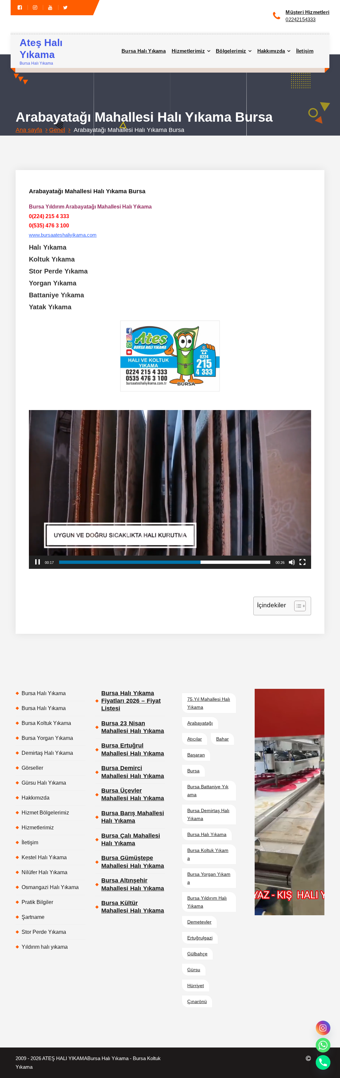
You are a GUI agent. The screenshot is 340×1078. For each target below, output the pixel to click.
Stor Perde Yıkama (44, 932)
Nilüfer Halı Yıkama (44, 872)
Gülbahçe (197, 953)
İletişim (304, 51)
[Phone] (323, 1062)
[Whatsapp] (323, 1045)
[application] (170, 489)
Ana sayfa (29, 130)
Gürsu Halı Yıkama (44, 783)
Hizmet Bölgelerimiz (45, 812)
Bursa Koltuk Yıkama (46, 723)
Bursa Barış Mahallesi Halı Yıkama (132, 817)
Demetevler (199, 922)
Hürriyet (195, 985)
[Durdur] (37, 562)
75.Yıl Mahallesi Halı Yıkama (208, 703)
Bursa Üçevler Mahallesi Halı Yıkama (132, 794)
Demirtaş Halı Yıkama (47, 753)
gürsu (193, 969)
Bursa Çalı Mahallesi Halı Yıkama (130, 839)
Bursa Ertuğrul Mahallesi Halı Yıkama (132, 749)
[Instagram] (323, 1028)
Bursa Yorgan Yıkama (47, 738)
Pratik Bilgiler (37, 902)
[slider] (164, 562)
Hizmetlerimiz (188, 51)
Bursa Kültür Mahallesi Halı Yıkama (132, 907)
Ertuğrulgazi (199, 937)
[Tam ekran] (302, 562)
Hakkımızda (271, 51)
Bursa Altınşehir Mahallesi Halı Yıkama (132, 884)
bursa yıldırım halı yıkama (207, 902)
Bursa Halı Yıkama (144, 51)
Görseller (32, 768)
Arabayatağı (200, 723)
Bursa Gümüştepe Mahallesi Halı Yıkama (132, 862)
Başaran (196, 754)
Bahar (222, 739)
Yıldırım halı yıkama (45, 947)
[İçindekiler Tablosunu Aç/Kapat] (296, 606)
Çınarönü (197, 1001)
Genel (57, 130)
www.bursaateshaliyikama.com (63, 235)
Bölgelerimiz (231, 51)
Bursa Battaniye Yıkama (207, 790)
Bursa (193, 770)
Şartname (33, 917)
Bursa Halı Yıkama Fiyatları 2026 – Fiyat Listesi (131, 701)
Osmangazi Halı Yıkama (50, 887)
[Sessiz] (292, 562)
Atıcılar (194, 739)
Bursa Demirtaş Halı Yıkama (208, 814)
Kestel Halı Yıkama (44, 857)
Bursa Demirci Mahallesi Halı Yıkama (132, 772)
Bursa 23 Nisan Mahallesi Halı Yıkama (132, 727)
